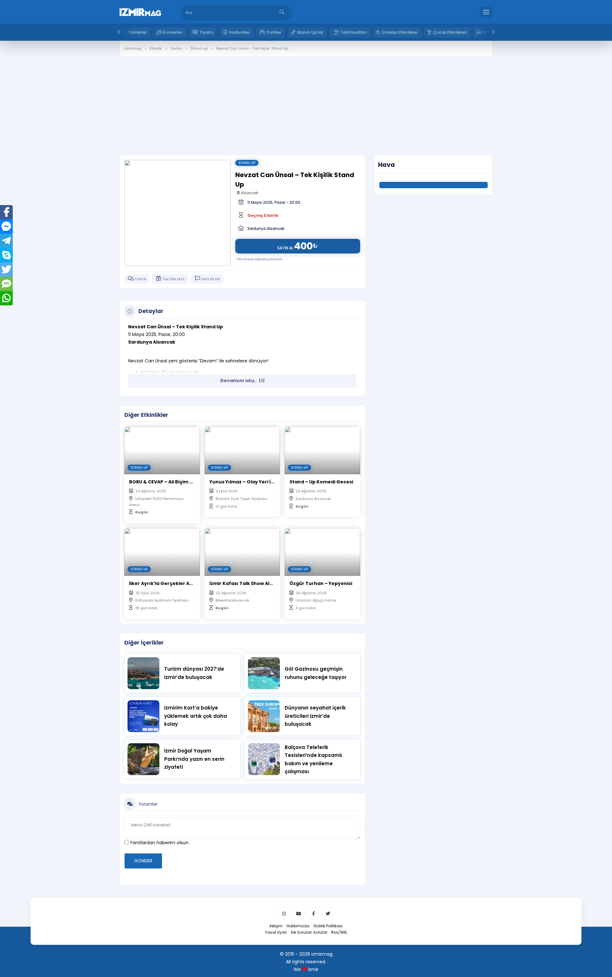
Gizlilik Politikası (328, 926)
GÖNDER (143, 861)
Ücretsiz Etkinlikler (400, 32)
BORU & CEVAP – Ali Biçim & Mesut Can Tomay (183, 482)
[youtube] (298, 913)
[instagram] (284, 913)
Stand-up (246, 162)
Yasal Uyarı (276, 932)
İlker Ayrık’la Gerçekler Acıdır (165, 583)
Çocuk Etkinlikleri (450, 32)
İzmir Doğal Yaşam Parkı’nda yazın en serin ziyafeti (194, 758)
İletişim (276, 926)
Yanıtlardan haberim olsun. (158, 842)
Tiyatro (207, 32)
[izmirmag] (140, 11)
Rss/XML (339, 932)
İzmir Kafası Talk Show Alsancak (248, 583)
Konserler (173, 32)
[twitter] (328, 913)
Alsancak (249, 193)
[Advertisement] (306, 101)
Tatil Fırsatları (353, 32)
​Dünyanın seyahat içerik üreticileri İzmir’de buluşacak (315, 715)
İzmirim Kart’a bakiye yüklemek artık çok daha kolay (195, 715)
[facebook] (313, 913)
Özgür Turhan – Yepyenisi (320, 583)
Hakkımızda (298, 926)
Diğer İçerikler (144, 642)
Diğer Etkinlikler (146, 415)
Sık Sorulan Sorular (309, 932)
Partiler (274, 32)
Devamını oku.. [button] (239, 380)
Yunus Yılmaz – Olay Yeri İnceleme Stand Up (262, 482)
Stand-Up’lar (310, 32)
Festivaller (239, 32)
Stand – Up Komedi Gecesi (321, 482)
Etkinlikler (137, 32)
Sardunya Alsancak (265, 228)
